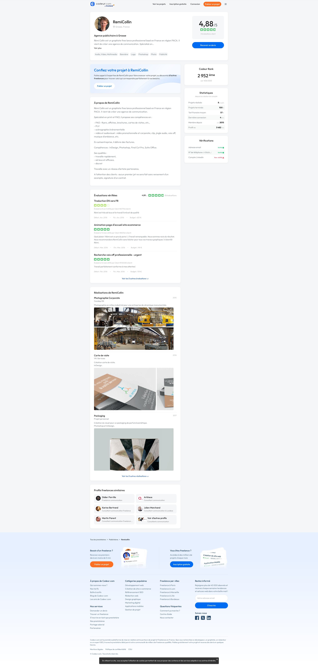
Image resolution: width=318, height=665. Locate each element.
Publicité (163, 54)
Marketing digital (132, 602)
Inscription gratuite (178, 4)
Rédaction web (131, 595)
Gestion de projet (132, 609)
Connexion (195, 4)
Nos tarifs (94, 588)
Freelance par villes (169, 581)
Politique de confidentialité (115, 649)
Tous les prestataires (98, 539)
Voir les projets (159, 4)
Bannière (124, 54)
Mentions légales (96, 649)
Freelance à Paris (167, 585)
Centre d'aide (166, 614)
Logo (133, 54)
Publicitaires (113, 539)
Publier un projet (212, 4)
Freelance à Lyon (167, 588)
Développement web (134, 585)
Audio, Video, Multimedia (106, 54)
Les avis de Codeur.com (100, 599)
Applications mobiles (134, 606)
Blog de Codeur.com (99, 595)
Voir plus (97, 48)
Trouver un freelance (99, 614)
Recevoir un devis (208, 45)
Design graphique (133, 599)
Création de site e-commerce (138, 588)
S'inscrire (211, 605)
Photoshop (143, 54)
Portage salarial (97, 624)
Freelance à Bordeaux (169, 599)
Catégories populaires (136, 581)
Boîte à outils (95, 592)
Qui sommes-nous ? (98, 585)
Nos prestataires (97, 621)
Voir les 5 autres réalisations (134, 476)
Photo (153, 54)
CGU (130, 649)
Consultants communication (158, 521)
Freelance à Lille (167, 595)
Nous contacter (167, 617)
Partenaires (95, 628)
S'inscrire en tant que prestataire (104, 617)
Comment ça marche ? (170, 610)
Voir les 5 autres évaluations (134, 278)
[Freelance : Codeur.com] (103, 4)
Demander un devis (98, 610)
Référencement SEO (134, 592)
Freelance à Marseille (169, 592)
